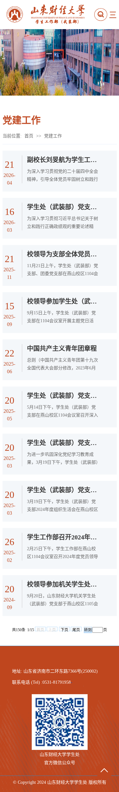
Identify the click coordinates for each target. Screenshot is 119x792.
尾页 (76, 629)
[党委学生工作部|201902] (49, 14)
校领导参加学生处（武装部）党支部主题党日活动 (63, 301)
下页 (64, 629)
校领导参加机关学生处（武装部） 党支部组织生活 (63, 584)
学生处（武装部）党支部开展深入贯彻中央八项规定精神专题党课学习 (63, 395)
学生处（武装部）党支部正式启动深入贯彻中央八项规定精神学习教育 (63, 442)
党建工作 (53, 136)
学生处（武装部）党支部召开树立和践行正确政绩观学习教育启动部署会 (63, 207)
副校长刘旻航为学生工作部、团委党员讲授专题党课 (63, 159)
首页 (28, 136)
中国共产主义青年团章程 (62, 348)
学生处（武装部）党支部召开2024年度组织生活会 (63, 490)
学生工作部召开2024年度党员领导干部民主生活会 (63, 537)
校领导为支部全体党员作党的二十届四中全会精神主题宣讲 (63, 254)
